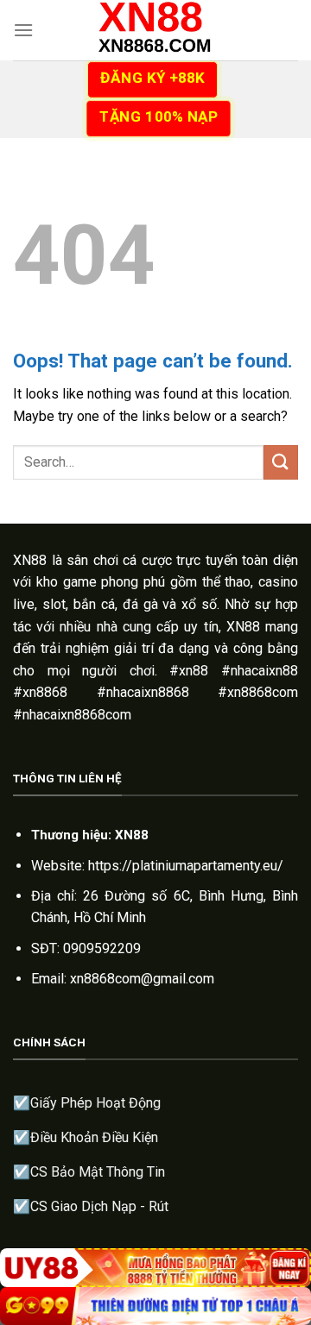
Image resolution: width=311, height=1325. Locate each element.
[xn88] (155, 30)
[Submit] (280, 462)
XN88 (30, 560)
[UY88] (155, 1267)
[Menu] (23, 30)
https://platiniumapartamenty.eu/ (185, 865)
